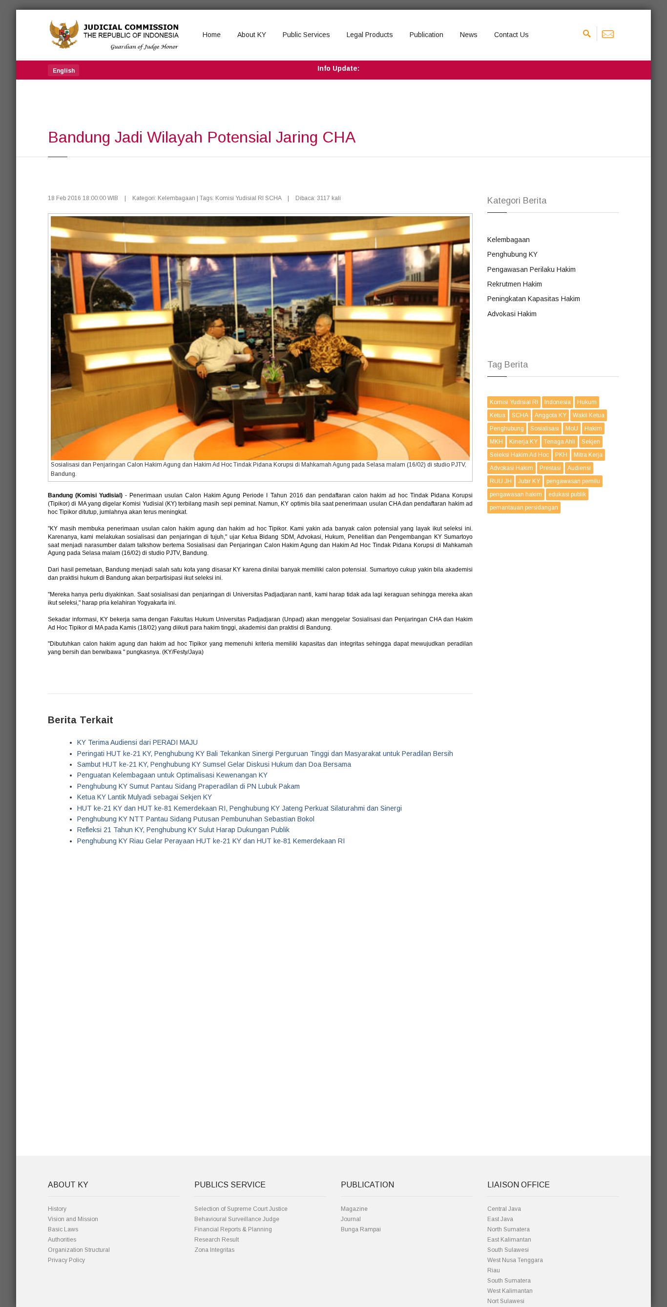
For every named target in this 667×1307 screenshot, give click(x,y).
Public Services (306, 35)
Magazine (354, 1208)
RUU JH (501, 481)
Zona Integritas (214, 1249)
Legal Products (370, 35)
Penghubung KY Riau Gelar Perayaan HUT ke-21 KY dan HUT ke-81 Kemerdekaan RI (211, 841)
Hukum (587, 402)
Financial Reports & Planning (233, 1229)
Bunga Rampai (361, 1229)
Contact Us (511, 35)
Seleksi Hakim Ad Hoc (519, 454)
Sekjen (591, 441)
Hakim (593, 428)
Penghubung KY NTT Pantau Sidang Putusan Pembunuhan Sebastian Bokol (195, 819)
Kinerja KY (523, 441)
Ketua (497, 415)
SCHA (520, 415)
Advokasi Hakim (512, 314)
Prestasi (550, 468)
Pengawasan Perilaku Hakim (531, 269)
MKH (496, 441)
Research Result (216, 1239)
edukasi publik (567, 494)
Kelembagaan (508, 240)
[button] (63, 70)
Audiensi (579, 468)
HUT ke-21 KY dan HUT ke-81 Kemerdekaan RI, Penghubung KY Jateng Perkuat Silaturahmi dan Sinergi (239, 808)
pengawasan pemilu (573, 481)
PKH (561, 454)
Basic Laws (63, 1229)
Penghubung (507, 428)
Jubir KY (529, 481)
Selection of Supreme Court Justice (241, 1208)
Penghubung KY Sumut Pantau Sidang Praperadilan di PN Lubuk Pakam (188, 786)
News (469, 35)
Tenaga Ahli (559, 441)
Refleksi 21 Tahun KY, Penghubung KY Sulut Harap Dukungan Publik (183, 830)
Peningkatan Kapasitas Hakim (533, 299)
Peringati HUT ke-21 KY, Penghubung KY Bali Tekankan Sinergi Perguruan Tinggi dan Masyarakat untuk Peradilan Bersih (265, 753)
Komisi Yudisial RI (514, 402)
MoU (571, 428)
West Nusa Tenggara (515, 1260)
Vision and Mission (73, 1219)
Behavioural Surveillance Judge (236, 1219)
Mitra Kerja (588, 454)
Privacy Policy (66, 1260)
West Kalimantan (510, 1290)
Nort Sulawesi (505, 1301)
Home (212, 35)
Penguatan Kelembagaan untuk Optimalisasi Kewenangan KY (172, 775)
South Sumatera (509, 1280)
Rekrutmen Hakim (514, 284)
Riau (493, 1270)
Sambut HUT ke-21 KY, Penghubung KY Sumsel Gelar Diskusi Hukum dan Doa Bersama (214, 764)
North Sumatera (508, 1229)
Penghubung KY (512, 254)
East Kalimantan (509, 1239)
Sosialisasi (544, 428)
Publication (426, 35)
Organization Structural (79, 1249)
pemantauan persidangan (524, 507)
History (57, 1208)
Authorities (62, 1239)
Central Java (504, 1208)
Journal (351, 1219)
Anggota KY (550, 415)
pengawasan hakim (516, 494)
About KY (251, 35)
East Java (500, 1219)
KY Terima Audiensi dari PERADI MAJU (137, 742)
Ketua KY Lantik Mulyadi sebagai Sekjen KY (144, 797)
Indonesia (557, 402)
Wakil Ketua (588, 415)
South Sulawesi (508, 1249)
